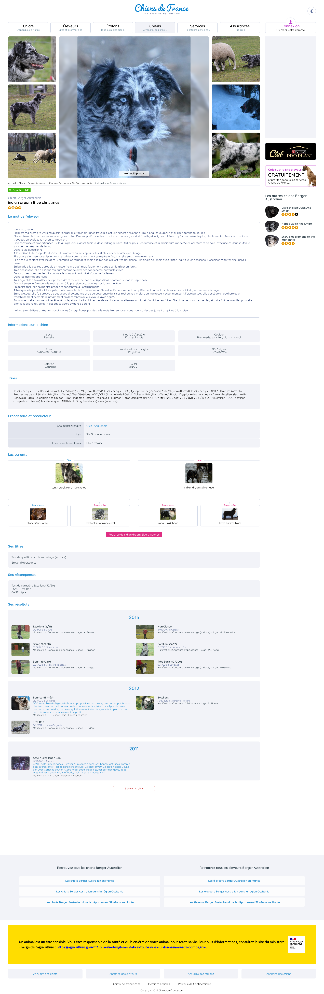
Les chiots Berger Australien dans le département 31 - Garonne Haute (90, 902)
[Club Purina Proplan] (290, 151)
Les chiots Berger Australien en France (89, 880)
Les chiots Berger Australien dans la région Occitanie (89, 891)
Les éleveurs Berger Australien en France (234, 880)
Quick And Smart (96, 425)
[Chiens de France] (162, 11)
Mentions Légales (159, 984)
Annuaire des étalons (201, 973)
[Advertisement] (290, 87)
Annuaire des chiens (278, 973)
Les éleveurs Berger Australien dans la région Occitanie (234, 891)
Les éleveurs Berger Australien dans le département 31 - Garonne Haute (234, 902)
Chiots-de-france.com (126, 984)
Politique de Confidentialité (194, 984)
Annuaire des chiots (45, 973)
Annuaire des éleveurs (123, 973)
